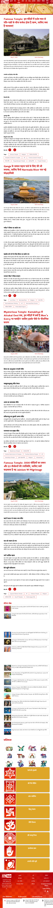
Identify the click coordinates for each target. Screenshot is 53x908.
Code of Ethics (46, 888)
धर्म (26, 1)
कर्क (43, 747)
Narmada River (23, 300)
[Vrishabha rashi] (21, 749)
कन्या (21, 754)
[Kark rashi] (43, 749)
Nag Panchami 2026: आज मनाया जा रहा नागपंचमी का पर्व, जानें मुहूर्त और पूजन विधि (29, 730)
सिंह (9, 754)
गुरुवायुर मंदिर (31, 161)
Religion (24, 154)
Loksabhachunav (37, 896)
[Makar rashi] (21, 763)
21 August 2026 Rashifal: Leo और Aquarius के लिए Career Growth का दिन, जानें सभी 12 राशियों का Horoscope (30, 680)
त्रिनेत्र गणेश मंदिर (33, 154)
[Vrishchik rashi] (43, 756)
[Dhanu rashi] (9, 763)
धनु (9, 762)
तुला (32, 754)
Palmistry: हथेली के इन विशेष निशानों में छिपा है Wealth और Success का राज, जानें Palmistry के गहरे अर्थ (29, 647)
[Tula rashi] (32, 756)
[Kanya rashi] (21, 756)
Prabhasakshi (22, 896)
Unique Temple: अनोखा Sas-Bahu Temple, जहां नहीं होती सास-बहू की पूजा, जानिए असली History (30, 695)
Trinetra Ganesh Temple (35, 157)
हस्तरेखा (33, 1)
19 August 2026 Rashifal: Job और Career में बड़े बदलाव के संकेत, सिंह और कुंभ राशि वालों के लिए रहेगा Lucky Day (29, 709)
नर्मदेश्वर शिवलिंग (8, 306)
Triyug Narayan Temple (19, 161)
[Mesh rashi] (9, 749)
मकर (21, 762)
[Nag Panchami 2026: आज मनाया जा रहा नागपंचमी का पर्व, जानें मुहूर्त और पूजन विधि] (7, 732)
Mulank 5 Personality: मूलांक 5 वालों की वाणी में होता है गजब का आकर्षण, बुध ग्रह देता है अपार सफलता (30, 607)
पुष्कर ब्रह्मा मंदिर (21, 457)
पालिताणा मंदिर (8, 597)
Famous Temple (14, 154)
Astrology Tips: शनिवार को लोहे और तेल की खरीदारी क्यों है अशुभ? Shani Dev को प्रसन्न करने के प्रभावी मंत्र (29, 702)
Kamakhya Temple (10, 457)
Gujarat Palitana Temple (16, 593)
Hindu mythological (20, 306)
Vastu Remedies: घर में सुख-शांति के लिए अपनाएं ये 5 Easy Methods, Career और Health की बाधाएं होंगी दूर (30, 673)
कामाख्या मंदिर (26, 451)
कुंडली (11, 1)
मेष (9, 747)
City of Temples (19, 597)
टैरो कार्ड (20, 878)
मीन (43, 762)
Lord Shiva (12, 300)
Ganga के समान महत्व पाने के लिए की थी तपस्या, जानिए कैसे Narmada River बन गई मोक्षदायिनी (29, 614)
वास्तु (29, 1)
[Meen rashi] (43, 763)
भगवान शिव (40, 300)
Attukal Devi (39, 457)
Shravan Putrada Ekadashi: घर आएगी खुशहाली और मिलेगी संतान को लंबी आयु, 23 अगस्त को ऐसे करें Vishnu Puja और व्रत (29, 633)
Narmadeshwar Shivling (11, 303)
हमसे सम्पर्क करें (46, 881)
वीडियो (43, 1)
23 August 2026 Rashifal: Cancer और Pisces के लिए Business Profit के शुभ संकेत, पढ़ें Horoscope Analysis (29, 640)
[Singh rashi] (9, 756)
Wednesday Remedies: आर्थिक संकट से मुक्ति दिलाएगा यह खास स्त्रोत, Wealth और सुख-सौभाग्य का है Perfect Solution (30, 716)
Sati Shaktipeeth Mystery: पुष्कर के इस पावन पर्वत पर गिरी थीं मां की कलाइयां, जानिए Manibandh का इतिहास (30, 723)
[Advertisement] (26, 625)
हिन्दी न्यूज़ (47, 1)
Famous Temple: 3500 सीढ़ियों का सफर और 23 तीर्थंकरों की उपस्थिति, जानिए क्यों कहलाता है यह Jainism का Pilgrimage (29, 687)
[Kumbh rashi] (32, 763)
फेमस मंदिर (7, 161)
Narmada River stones (32, 303)
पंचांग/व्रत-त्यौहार (19, 884)
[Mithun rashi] (32, 749)
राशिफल (38, 1)
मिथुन (32, 747)
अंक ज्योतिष (18, 1)
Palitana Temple (35, 593)
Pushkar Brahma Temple (31, 454)
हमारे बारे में (46, 878)
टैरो (15, 1)
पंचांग (23, 1)
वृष (20, 747)
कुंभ (32, 762)
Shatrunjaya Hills (30, 597)
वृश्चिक (43, 754)
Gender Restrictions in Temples (13, 454)
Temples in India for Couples (12, 157)
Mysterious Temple (15, 451)
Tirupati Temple (42, 161)
